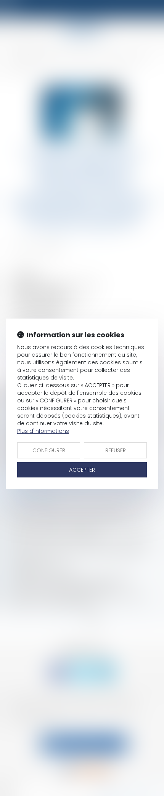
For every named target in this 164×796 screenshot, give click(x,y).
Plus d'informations (43, 431)
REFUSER (115, 450)
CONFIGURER (48, 450)
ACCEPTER (82, 470)
